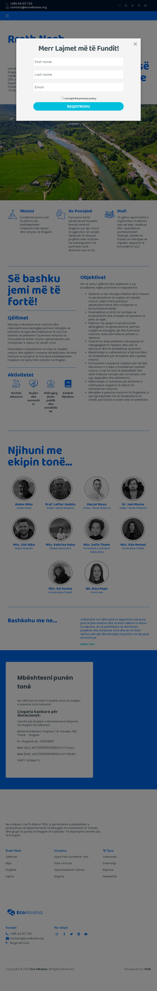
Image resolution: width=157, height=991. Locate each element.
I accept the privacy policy (79, 98)
